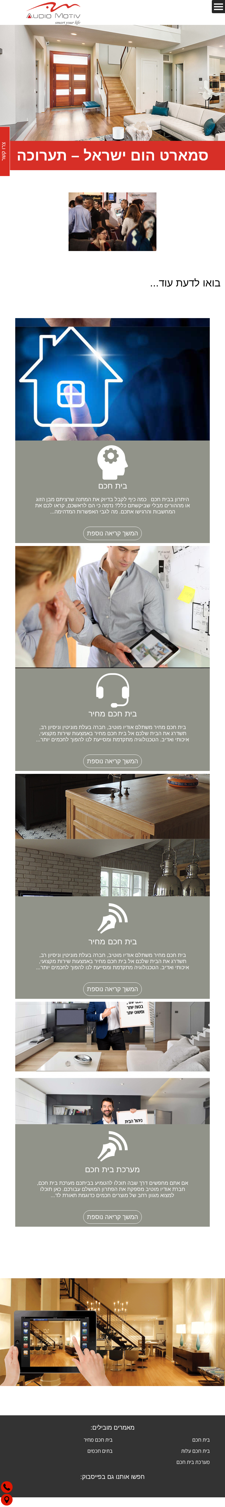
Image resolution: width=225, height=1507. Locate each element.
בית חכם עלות (195, 1450)
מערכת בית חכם (193, 1461)
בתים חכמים (99, 1450)
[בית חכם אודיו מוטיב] (53, 12)
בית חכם (201, 1439)
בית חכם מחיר (97, 1439)
